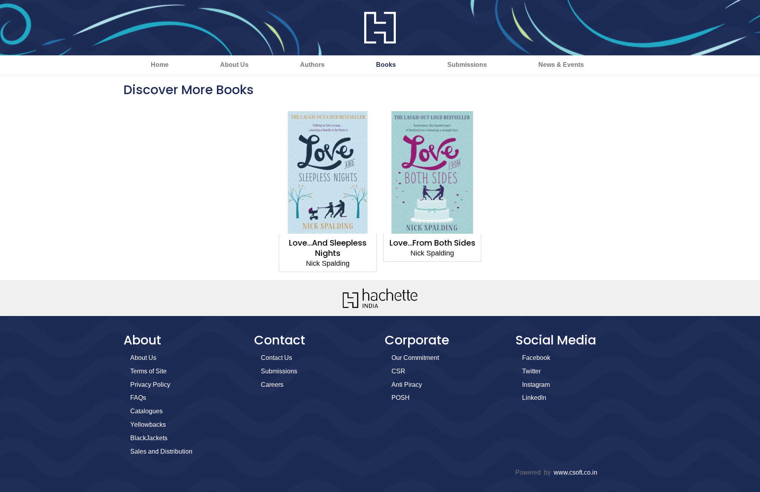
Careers (272, 384)
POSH (400, 397)
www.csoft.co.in (575, 472)
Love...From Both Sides (432, 243)
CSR (398, 371)
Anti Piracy (406, 384)
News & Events (561, 64)
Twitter (531, 371)
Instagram (536, 384)
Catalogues (146, 411)
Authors (312, 64)
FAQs (138, 397)
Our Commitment (415, 357)
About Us (234, 64)
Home (160, 64)
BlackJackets (148, 438)
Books (386, 64)
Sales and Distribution (161, 451)
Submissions (467, 64)
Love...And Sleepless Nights (328, 248)
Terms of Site (148, 371)
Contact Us (276, 357)
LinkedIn (534, 397)
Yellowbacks (148, 424)
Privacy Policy (150, 384)
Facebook (536, 357)
